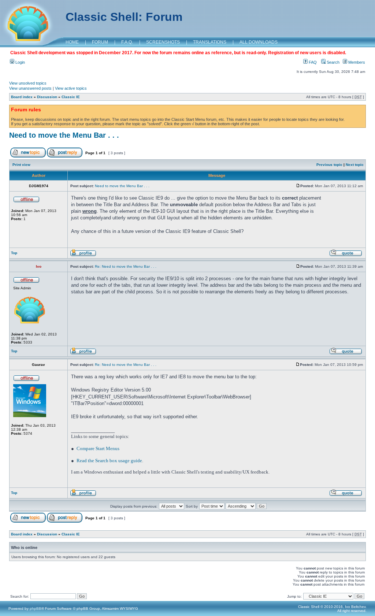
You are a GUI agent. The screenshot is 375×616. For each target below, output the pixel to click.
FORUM (100, 42)
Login (19, 62)
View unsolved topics (28, 83)
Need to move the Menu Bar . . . (64, 135)
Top (14, 253)
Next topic (355, 165)
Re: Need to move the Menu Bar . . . (125, 266)
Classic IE (71, 97)
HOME (72, 42)
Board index (22, 97)
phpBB (35, 608)
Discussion (47, 97)
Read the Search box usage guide (109, 460)
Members (356, 62)
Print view (21, 165)
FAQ (312, 62)
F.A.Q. (127, 42)
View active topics (71, 88)
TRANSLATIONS (209, 42)
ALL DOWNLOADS (259, 42)
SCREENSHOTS (163, 42)
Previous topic (329, 165)
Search (332, 62)
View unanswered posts (30, 88)
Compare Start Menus (98, 448)
